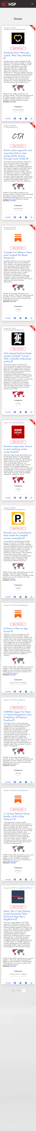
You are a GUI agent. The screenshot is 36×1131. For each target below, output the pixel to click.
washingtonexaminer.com (15, 330)
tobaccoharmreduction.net (15, 29)
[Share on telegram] (26, 119)
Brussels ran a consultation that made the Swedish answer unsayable (17, 536)
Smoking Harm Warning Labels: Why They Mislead (17, 54)
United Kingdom (18, 110)
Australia (18, 871)
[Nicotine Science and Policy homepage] (8, 4)
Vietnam (18, 773)
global (18, 403)
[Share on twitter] (20, 119)
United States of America (18, 682)
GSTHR (13, 102)
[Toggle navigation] (32, 4)
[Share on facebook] (14, 119)
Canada (18, 309)
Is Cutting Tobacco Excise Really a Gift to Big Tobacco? (17, 817)
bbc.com (21, 423)
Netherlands (18, 208)
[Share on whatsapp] (31, 119)
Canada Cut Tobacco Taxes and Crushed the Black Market (18, 255)
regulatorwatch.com (25, 888)
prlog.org (21, 700)
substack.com (11, 229)
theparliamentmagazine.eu (15, 509)
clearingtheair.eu (12, 127)
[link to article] (18, 38)
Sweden (18, 588)
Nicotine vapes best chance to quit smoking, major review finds (18, 449)
